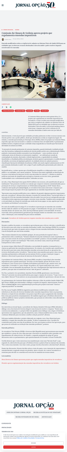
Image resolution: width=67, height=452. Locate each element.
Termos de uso (7, 431)
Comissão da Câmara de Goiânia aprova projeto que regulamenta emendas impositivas (27, 34)
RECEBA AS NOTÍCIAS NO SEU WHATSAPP (47, 412)
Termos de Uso (40, 438)
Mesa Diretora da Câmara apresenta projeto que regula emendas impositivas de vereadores (32, 359)
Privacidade (6, 427)
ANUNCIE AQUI (46, 417)
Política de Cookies (21, 438)
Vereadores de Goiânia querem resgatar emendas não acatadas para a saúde (34, 218)
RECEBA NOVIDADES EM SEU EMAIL (27, 417)
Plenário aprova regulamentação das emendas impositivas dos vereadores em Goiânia (30, 363)
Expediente (6, 423)
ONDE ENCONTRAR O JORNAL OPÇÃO (19, 412)
